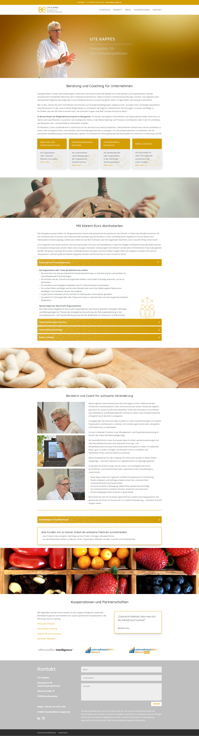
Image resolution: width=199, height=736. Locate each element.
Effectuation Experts (46, 623)
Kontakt (157, 10)
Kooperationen (142, 10)
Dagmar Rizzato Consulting (49, 633)
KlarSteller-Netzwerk (46, 638)
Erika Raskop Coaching (47, 628)
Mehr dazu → (46, 162)
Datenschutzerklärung (46, 733)
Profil (128, 10)
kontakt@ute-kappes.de (57, 711)
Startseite (104, 10)
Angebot (117, 10)
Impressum (63, 733)
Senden (156, 704)
